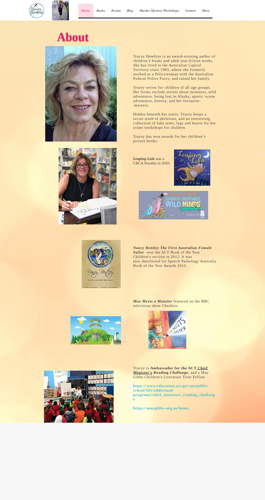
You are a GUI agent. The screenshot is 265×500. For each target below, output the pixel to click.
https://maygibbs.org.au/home (161, 408)
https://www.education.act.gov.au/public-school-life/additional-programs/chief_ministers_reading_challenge (174, 392)
